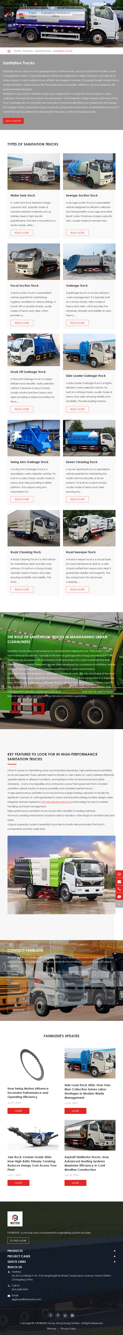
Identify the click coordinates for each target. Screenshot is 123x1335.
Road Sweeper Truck (81, 552)
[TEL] (119, 889)
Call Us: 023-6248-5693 (20, 1287)
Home (17, 50)
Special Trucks (43, 50)
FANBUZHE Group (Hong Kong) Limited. (57, 1323)
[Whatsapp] (119, 874)
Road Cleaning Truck (25, 552)
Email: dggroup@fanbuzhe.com (26, 1297)
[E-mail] (119, 881)
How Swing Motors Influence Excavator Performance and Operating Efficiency (28, 1093)
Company (78, 14)
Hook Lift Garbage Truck (28, 372)
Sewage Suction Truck (82, 195)
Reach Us (18, 1009)
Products (20, 14)
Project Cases (33, 14)
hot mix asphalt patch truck (57, 801)
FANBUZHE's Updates (61, 1036)
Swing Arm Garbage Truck (29, 462)
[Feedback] (119, 896)
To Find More (18, 1240)
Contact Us (110, 14)
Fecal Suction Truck (24, 285)
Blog (101, 14)
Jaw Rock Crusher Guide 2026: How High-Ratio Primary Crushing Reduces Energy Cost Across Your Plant (32, 1163)
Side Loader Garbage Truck (86, 375)
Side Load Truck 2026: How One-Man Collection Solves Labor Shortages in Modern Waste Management (87, 1091)
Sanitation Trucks (62, 50)
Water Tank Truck (22, 195)
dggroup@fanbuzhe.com (53, 3)
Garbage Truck (77, 285)
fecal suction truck (71, 691)
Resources (91, 14)
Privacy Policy (68, 1328)
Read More (22, 232)
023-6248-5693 (16, 3)
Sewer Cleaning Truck (82, 462)
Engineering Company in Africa (55, 14)
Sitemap (51, 1328)
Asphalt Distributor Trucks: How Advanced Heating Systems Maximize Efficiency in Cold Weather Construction (86, 1163)
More (18, 1110)
